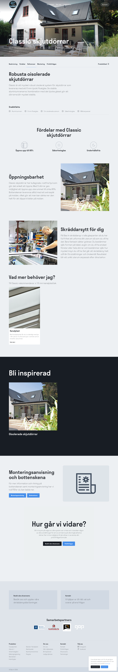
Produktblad (102, 64)
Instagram (83, 647)
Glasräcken (12, 657)
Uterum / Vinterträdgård (13, 650)
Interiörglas (12, 659)
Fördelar (22, 64)
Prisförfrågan (51, 64)
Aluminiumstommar (32, 652)
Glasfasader (30, 649)
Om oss (58, 4)
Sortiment (50, 4)
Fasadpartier (13, 647)
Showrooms (64, 652)
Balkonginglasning (14, 654)
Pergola (28, 654)
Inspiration (67, 4)
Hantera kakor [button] (95, 667)
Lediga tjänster (48, 654)
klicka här (107, 663)
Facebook (83, 649)
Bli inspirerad (47, 652)
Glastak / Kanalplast (32, 647)
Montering (41, 64)
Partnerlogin (64, 654)
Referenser (31, 64)
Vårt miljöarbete (48, 649)
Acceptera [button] (104, 667)
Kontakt (105, 4)
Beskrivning (13, 64)
